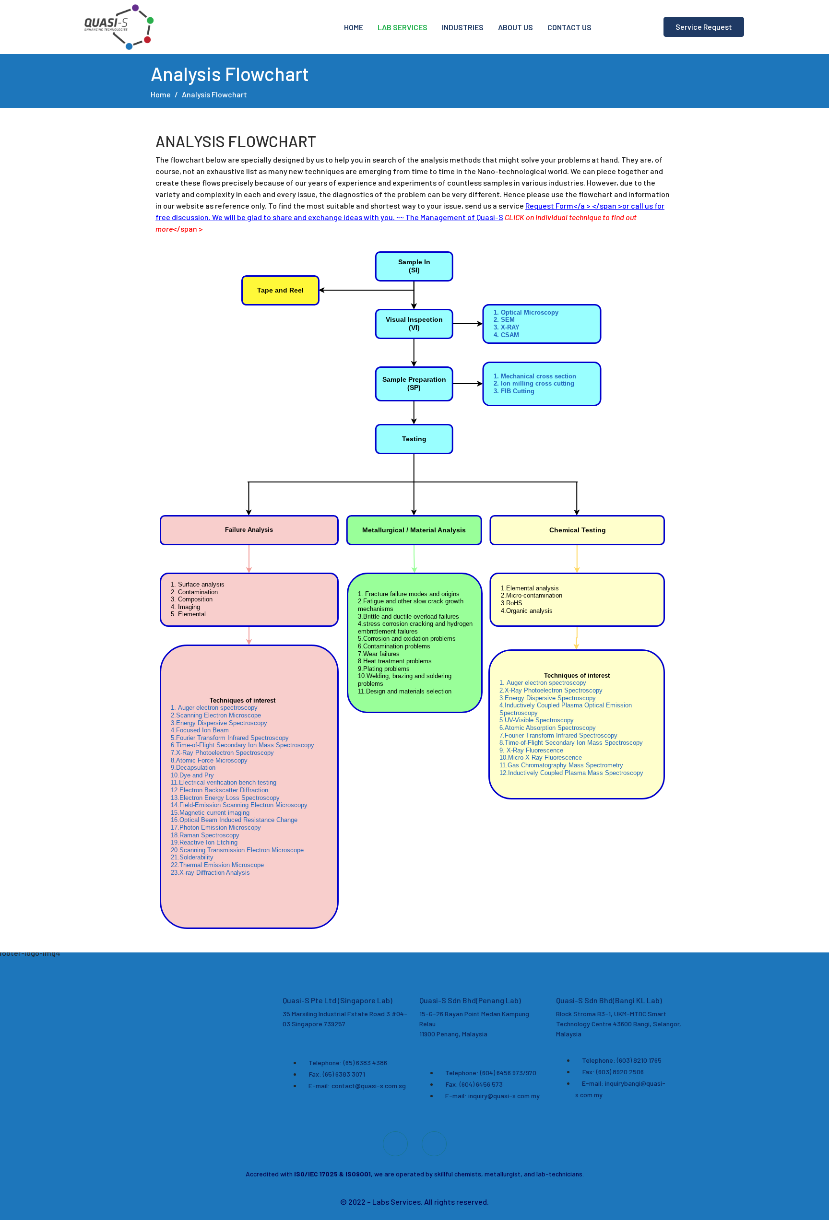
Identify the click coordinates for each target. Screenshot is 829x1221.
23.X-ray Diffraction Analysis (210, 872)
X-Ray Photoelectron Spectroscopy (222, 752)
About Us (515, 27)
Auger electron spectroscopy (214, 707)
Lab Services (402, 27)
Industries (463, 27)
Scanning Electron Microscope (216, 715)
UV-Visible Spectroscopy (536, 720)
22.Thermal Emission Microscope (217, 865)
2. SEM (504, 319)
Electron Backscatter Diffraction (219, 790)
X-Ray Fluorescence (531, 750)
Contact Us (569, 27)
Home (353, 27)
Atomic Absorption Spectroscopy (547, 727)
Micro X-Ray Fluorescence (540, 757)
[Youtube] (395, 1143)
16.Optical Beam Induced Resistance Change (234, 819)
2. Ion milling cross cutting (534, 383)
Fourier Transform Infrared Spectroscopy (230, 737)
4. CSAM (506, 334)
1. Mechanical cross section (535, 376)
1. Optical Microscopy (526, 312)
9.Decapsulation (193, 767)
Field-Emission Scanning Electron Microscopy (239, 805)
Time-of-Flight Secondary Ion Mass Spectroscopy (242, 745)
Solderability (192, 857)
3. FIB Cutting (514, 391)
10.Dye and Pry (192, 775)
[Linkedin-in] (434, 1143)
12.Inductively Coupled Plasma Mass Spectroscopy (571, 772)
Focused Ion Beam (200, 730)
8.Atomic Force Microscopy (209, 760)
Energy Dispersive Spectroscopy (220, 723)
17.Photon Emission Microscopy (216, 827)
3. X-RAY (507, 327)
